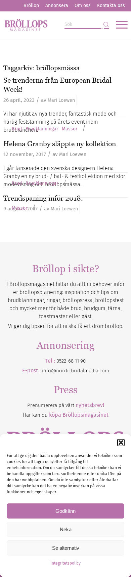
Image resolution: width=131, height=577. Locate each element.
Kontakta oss (111, 5)
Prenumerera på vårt (65, 405)
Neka (66, 529)
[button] (121, 442)
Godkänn (65, 511)
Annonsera (56, 5)
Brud (17, 129)
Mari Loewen (61, 100)
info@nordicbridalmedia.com (75, 371)
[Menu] (118, 24)
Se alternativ (65, 548)
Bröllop (31, 5)
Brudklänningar (42, 129)
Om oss (83, 5)
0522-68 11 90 (71, 361)
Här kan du (65, 415)
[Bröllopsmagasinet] (53, 24)
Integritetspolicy (65, 563)
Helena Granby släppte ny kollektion (59, 143)
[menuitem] (31, 5)
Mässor (69, 129)
